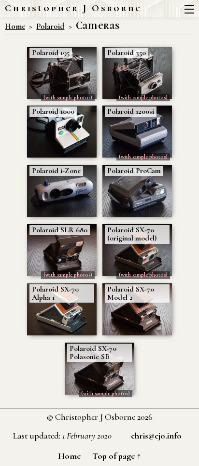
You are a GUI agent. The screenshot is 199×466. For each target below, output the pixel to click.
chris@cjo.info (156, 435)
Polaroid (50, 26)
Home (15, 26)
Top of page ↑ (116, 456)
